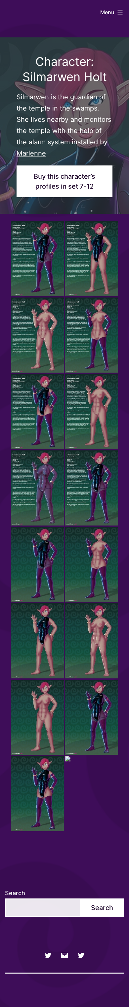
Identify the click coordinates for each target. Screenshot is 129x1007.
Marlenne (31, 153)
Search (15, 893)
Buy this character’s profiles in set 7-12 (64, 181)
